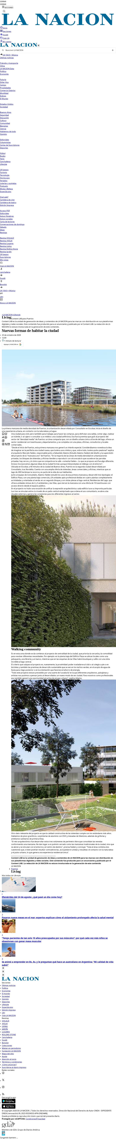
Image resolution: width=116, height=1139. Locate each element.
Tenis (2, 159)
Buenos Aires (5, 112)
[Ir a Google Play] (8, 1102)
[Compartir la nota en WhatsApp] (6, 437)
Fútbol (2, 153)
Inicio (5, 28)
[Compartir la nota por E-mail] (8, 444)
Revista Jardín (6, 251)
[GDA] (8, 1127)
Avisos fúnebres (7, 216)
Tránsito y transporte (9, 63)
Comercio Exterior (8, 90)
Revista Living (6, 246)
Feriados (3, 180)
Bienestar (4, 126)
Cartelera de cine (7, 200)
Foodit (5, 35)
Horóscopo (5, 178)
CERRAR (3, 1)
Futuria (3, 79)
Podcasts (4, 186)
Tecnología (4, 175)
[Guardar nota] (3, 434)
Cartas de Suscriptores (9, 145)
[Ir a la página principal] (58, 24)
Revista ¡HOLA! (6, 241)
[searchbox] (57, 50)
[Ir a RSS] (3, 1094)
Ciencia (3, 129)
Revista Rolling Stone (9, 249)
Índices (3, 96)
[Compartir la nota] (3, 437)
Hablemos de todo (8, 131)
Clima (2, 66)
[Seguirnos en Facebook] (3, 1073)
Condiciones (31, 1119)
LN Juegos (4, 169)
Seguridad (4, 115)
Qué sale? (4, 197)
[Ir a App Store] (8, 1108)
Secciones (7, 31)
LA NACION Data (7, 68)
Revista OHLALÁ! (7, 238)
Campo (3, 85)
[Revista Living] (16, 872)
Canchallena (5, 161)
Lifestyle (16, 315)
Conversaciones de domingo (12, 224)
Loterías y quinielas (8, 183)
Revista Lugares (6, 243)
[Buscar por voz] (112, 50)
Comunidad (5, 123)
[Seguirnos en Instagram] (3, 1087)
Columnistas (5, 142)
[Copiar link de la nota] (3, 440)
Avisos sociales (6, 219)
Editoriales (4, 139)
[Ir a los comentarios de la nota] (6, 434)
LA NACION (7, 315)
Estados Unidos (6, 104)
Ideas (2, 230)
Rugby (2, 156)
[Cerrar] (38, 45)
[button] (58, 173)
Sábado (3, 227)
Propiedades (5, 88)
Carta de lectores (7, 221)
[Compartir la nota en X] (6, 444)
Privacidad (40, 1119)
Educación (4, 118)
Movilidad (4, 93)
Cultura (3, 120)
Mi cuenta (7, 41)
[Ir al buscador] (4, 11)
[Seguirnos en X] (3, 1080)
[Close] (3, 968)
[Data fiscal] (3, 1135)
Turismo (3, 172)
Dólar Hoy (4, 82)
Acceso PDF (5, 210)
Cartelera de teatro (8, 202)
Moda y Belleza (6, 189)
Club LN (6, 38)
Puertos (14, 869)
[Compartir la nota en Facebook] (3, 444)
